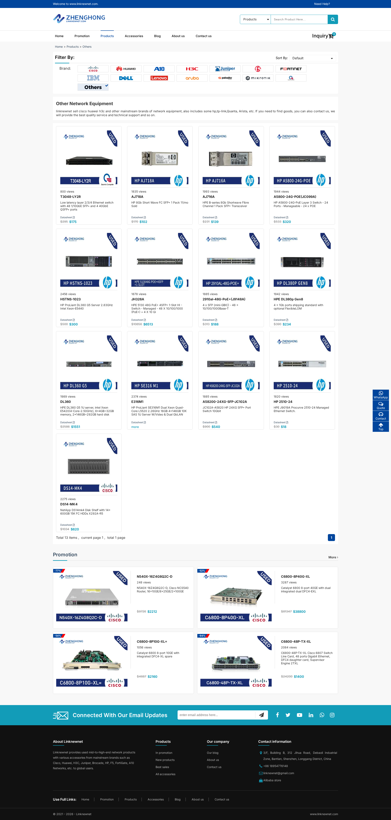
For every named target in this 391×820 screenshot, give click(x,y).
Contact (381, 418)
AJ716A (209, 197)
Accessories (134, 36)
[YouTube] (300, 715)
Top (380, 429)
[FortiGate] (291, 69)
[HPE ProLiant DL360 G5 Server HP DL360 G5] (88, 363)
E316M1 (137, 402)
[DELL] (126, 78)
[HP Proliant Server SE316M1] (159, 363)
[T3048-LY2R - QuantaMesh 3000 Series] (88, 158)
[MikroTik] (258, 78)
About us (178, 36)
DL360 (65, 402)
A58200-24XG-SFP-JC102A (225, 402)
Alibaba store (272, 780)
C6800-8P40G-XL (295, 576)
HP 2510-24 (283, 402)
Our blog (213, 752)
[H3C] (192, 69)
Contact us (204, 36)
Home (59, 36)
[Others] (93, 87)
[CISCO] (93, 69)
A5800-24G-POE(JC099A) (295, 197)
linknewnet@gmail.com (278, 773)
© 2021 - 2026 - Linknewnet (72, 814)
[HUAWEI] (126, 69)
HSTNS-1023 (70, 299)
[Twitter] (289, 715)
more (135, 427)
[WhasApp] (323, 715)
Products (107, 36)
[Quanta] (291, 78)
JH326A (137, 299)
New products (165, 760)
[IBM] (93, 78)
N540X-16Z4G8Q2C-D (154, 576)
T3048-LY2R (70, 197)
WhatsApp (381, 397)
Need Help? (322, 4)
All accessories (165, 774)
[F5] (258, 69)
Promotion (82, 36)
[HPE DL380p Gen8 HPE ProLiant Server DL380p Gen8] (302, 261)
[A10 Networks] (159, 69)
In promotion (164, 752)
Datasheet (66, 217)
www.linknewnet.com (324, 814)
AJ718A (137, 197)
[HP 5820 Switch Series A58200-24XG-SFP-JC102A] (231, 363)
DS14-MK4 (69, 504)
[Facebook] (278, 715)
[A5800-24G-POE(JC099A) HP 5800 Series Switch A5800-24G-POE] (302, 158)
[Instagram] (333, 715)
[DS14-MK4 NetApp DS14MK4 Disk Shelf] (88, 466)
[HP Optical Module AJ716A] (231, 158)
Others (86, 46)
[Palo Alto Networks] (225, 78)
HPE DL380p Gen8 (288, 299)
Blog (157, 36)
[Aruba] (192, 78)
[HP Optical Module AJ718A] (159, 158)
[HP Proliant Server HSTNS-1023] (88, 261)
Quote (381, 408)
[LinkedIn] (312, 715)
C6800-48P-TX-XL (296, 641)
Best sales (162, 767)
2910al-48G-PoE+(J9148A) (224, 299)
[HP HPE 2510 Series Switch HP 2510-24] (302, 363)
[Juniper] (225, 69)
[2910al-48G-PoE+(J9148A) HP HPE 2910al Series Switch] (231, 261)
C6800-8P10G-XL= (152, 641)
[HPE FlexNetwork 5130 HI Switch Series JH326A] (159, 261)
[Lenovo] (159, 78)
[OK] (261, 714)
